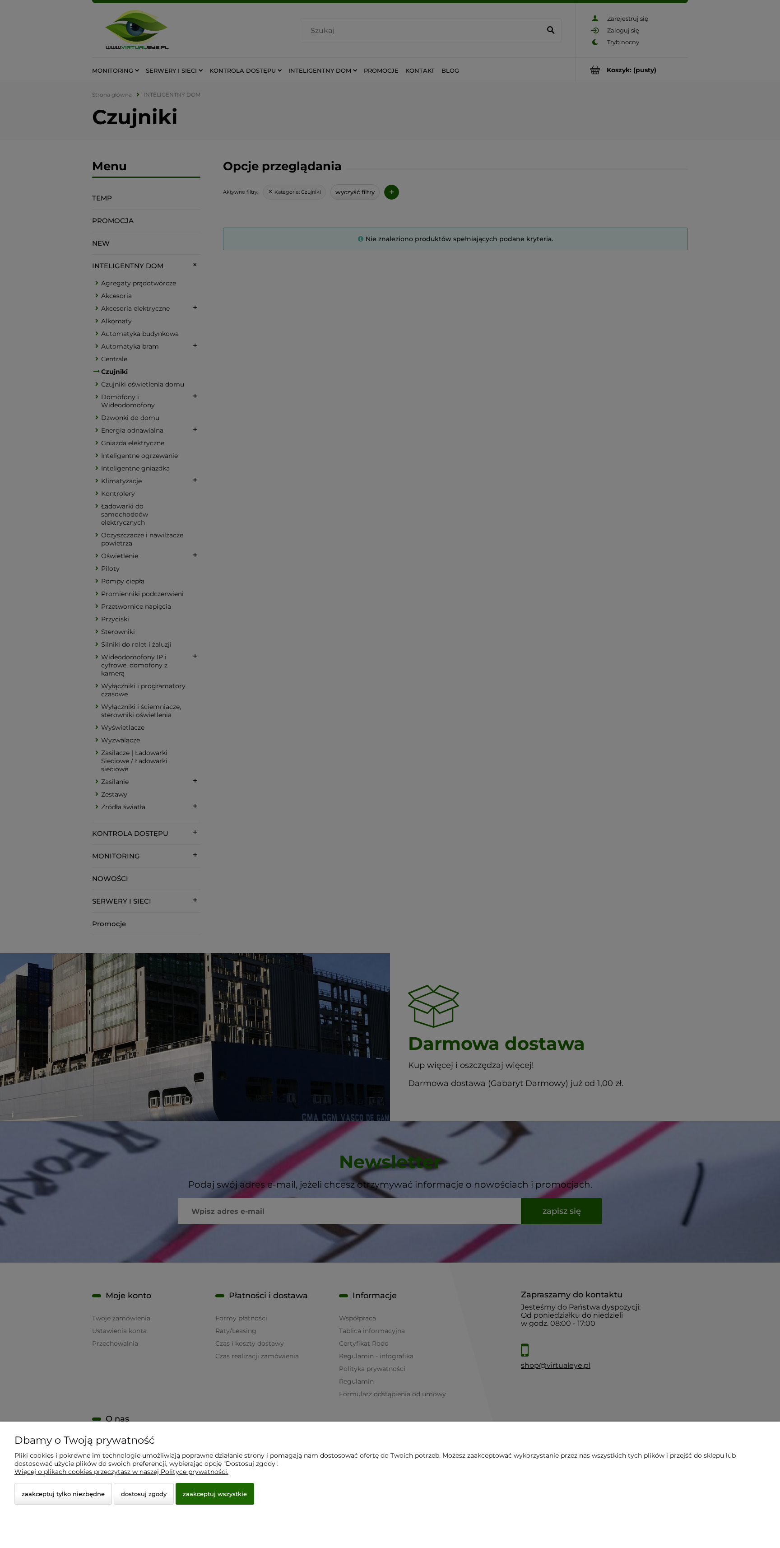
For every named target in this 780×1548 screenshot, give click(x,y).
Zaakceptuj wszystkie (215, 1493)
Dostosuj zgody (144, 1493)
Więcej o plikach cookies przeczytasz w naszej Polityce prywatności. (121, 1472)
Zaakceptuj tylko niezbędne (63, 1493)
